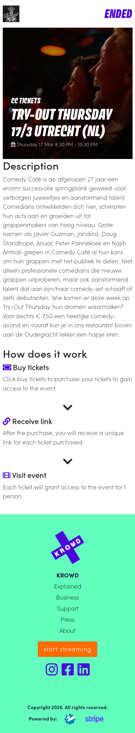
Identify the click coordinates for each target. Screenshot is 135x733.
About (67, 630)
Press (67, 619)
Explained (67, 586)
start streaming (67, 649)
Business (67, 597)
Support (68, 608)
